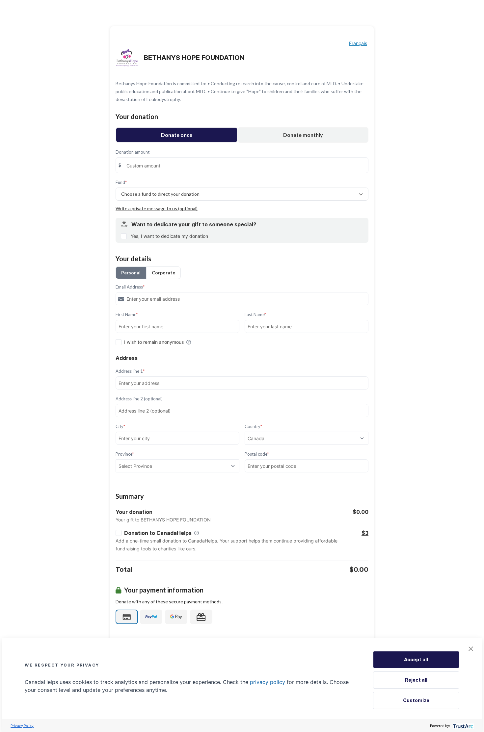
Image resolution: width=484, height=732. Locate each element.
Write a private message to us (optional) (157, 208)
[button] (470, 648)
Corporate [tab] (163, 272)
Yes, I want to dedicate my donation (169, 236)
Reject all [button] (416, 680)
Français (358, 43)
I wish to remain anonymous (154, 342)
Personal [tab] (131, 272)
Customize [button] (416, 700)
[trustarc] (462, 725)
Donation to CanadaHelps (158, 533)
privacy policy (267, 682)
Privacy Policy (22, 725)
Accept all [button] (416, 659)
